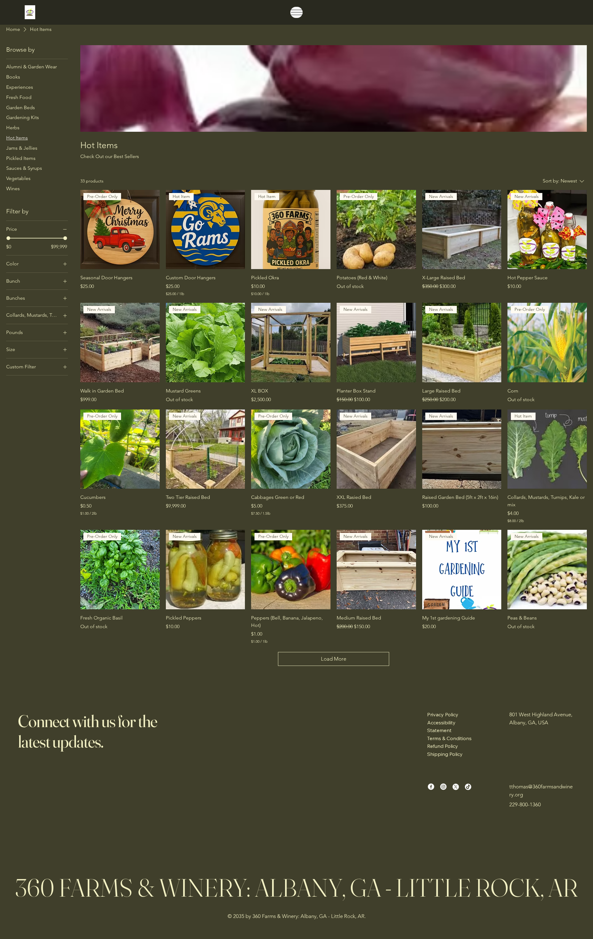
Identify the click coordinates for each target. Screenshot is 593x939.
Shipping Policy (445, 754)
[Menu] (296, 12)
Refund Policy (442, 746)
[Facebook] (431, 787)
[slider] (8, 238)
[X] (456, 787)
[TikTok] (468, 787)
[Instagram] (443, 787)
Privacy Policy (442, 714)
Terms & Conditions (449, 738)
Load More (333, 659)
